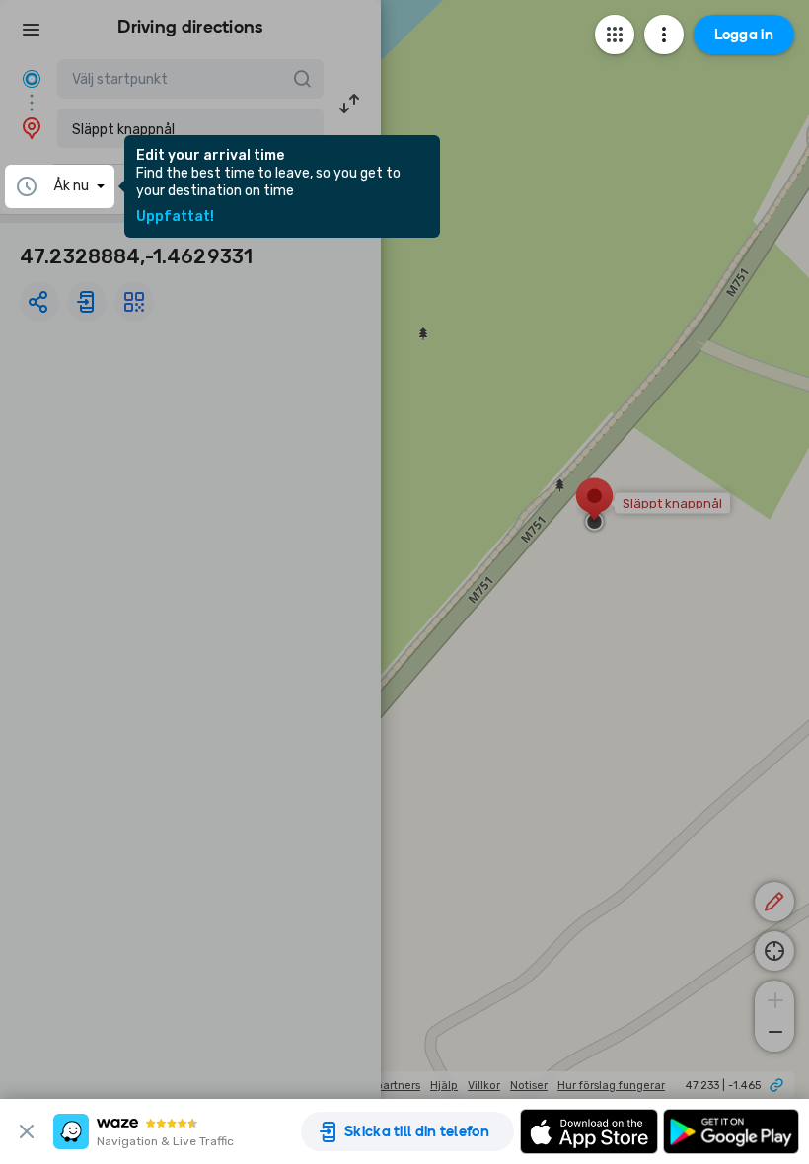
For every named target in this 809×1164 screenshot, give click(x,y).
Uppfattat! (175, 217)
